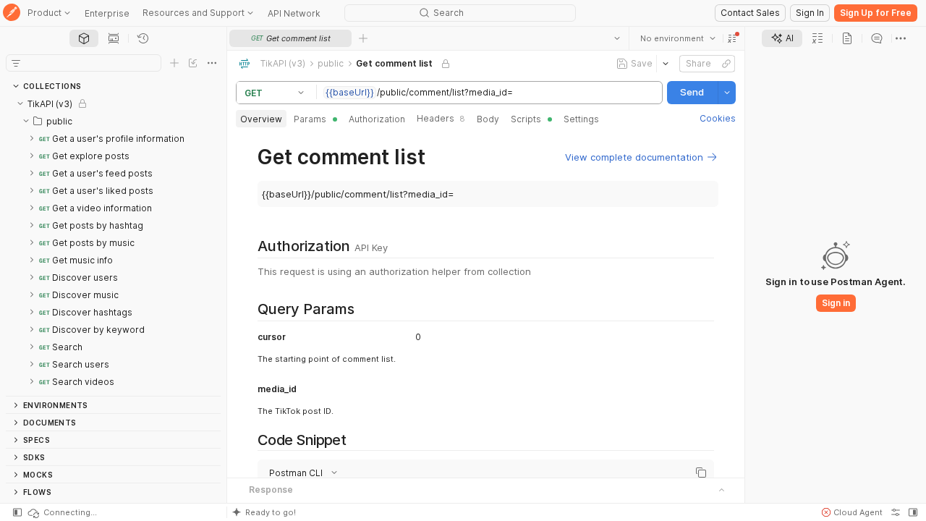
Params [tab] (310, 119)
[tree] (113, 245)
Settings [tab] (581, 119)
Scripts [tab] (526, 119)
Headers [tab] (441, 118)
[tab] (83, 38)
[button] (732, 38)
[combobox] (678, 38)
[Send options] (727, 92)
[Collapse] (20, 103)
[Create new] (174, 63)
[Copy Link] (726, 63)
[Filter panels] (16, 63)
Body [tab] (488, 119)
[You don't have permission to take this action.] (363, 38)
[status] (61, 512)
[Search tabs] (617, 38)
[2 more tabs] (900, 38)
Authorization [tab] (377, 119)
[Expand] (32, 138)
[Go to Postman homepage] (11, 13)
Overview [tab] (261, 119)
